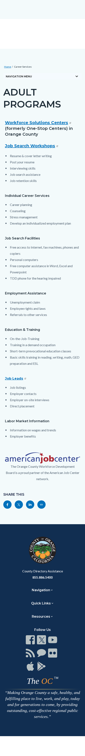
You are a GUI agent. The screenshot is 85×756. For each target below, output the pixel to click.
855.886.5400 (42, 577)
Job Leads (14, 378)
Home (7, 66)
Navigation (41, 590)
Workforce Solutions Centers (36, 122)
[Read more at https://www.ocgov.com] (42, 550)
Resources (41, 616)
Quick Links (41, 603)
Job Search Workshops (30, 145)
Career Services (23, 66)
